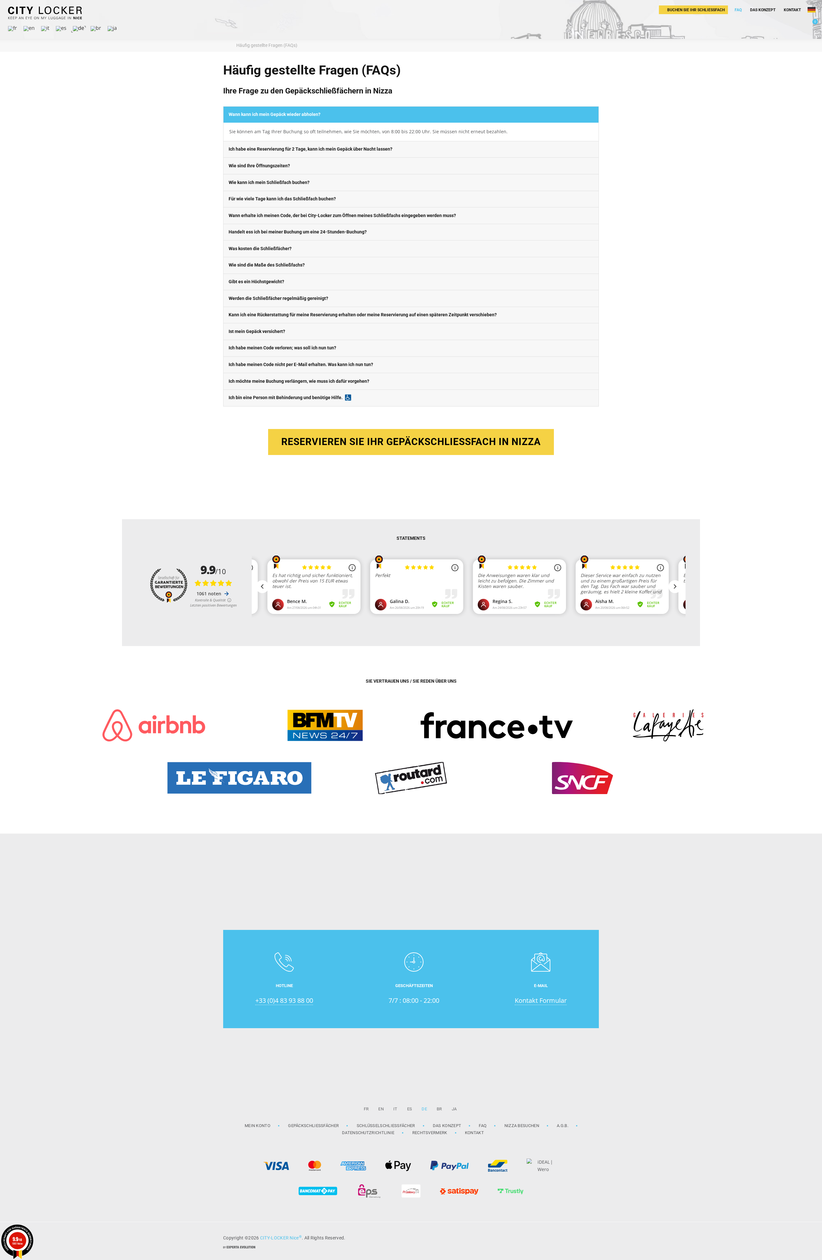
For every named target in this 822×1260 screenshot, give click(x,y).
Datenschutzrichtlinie (368, 1132)
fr (366, 1109)
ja (454, 1109)
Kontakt (474, 1132)
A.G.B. (562, 1125)
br (439, 1109)
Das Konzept (447, 1125)
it (395, 1109)
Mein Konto (257, 1125)
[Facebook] (591, 1237)
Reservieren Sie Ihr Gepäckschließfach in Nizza (411, 441)
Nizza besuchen (521, 1125)
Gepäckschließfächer (313, 1125)
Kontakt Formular (541, 1000)
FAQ (482, 1125)
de (424, 1109)
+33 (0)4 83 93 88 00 (284, 1000)
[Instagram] (575, 1237)
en (381, 1109)
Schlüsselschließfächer (386, 1125)
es (409, 1109)
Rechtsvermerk (429, 1132)
